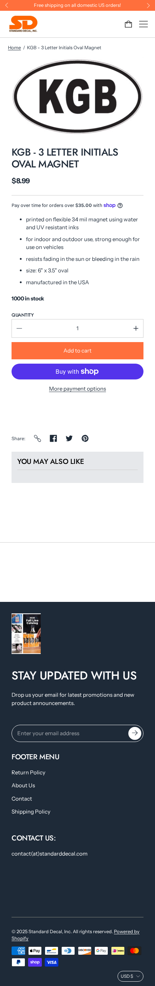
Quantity (23, 315)
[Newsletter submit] (134, 733)
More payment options (77, 388)
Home (14, 47)
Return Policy (28, 772)
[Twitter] (69, 438)
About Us (23, 785)
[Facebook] (53, 438)
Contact (22, 798)
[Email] (37, 438)
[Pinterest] (85, 438)
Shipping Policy (31, 811)
